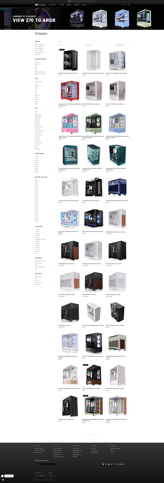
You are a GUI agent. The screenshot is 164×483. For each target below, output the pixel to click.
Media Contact (38, 452)
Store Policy (94, 450)
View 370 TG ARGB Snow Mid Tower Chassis (68, 357)
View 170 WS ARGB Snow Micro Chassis (69, 388)
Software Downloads (58, 456)
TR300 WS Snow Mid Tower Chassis (115, 232)
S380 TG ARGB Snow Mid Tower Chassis (93, 325)
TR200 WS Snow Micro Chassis (66, 294)
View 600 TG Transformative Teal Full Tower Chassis (92, 169)
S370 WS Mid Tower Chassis (66, 419)
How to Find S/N (57, 452)
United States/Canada (115, 448)
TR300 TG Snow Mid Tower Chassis (91, 263)
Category (37, 41)
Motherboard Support (41, 59)
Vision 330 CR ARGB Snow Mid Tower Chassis (68, 232)
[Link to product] (70, 59)
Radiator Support (39, 153)
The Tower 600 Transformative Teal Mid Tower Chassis (69, 169)
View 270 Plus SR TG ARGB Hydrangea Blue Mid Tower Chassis (117, 137)
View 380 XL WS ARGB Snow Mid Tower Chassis (116, 420)
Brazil (111, 450)
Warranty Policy (57, 450)
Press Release (76, 452)
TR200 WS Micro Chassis (89, 294)
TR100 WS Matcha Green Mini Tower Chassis (115, 357)
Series (36, 78)
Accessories (38, 273)
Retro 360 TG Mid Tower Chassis (91, 104)
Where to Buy (94, 452)
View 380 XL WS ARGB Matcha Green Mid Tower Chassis (93, 420)
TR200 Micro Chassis (64, 325)
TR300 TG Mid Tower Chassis (114, 263)
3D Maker (75, 456)
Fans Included (38, 226)
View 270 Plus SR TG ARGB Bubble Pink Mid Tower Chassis (70, 137)
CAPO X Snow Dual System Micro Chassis (93, 73)
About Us (93, 448)
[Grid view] (59, 45)
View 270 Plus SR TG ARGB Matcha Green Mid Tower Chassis (93, 137)
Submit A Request (58, 448)
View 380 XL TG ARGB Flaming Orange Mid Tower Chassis (69, 104)
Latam (111, 452)
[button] (53, 5)
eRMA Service (57, 454)
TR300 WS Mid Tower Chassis (66, 263)
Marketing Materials (77, 454)
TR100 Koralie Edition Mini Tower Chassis (117, 200)
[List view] (62, 45)
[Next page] (102, 435)
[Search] (60, 42)
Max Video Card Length (41, 177)
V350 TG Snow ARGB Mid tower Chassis (116, 73)
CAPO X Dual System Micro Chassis (67, 73)
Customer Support (39, 448)
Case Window (38, 258)
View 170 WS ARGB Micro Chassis (91, 388)
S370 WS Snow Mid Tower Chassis (115, 388)
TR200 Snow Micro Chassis (113, 294)
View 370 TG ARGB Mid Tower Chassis (92, 356)
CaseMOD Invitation (77, 450)
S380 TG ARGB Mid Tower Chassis (115, 325)
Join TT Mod (75, 448)
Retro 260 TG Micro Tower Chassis (115, 104)
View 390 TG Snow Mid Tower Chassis (68, 200)
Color (36, 108)
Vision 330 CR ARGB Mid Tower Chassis (92, 231)
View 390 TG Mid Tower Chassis (90, 200)
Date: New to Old (120, 45)
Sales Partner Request (40, 450)
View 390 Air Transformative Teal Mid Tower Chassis (116, 169)
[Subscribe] (56, 464)
